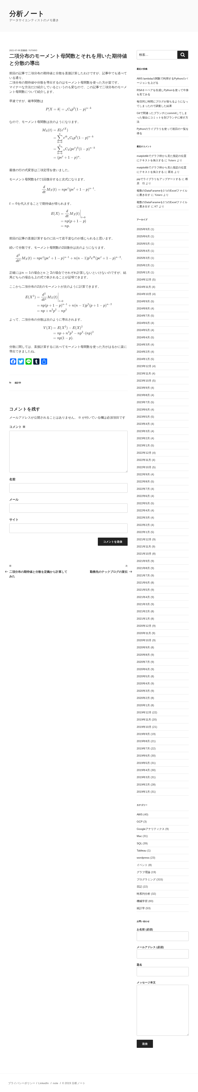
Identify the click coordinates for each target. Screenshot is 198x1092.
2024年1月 (143, 359)
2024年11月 (144, 286)
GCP (140, 821)
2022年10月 (144, 467)
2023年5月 (143, 416)
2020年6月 (143, 669)
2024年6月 (143, 322)
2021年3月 (143, 604)
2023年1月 (143, 445)
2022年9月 (143, 474)
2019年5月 (143, 762)
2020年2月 (143, 697)
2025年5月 (143, 243)
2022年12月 (144, 452)
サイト (14, 519)
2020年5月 (143, 676)
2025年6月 (143, 236)
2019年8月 (143, 741)
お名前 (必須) (145, 929)
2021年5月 (143, 589)
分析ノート (26, 14)
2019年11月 (144, 719)
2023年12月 (144, 366)
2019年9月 (143, 734)
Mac (139, 836)
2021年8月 (143, 568)
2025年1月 (143, 272)
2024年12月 (144, 279)
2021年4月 (143, 597)
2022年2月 (143, 524)
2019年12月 (144, 712)
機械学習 (142, 901)
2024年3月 (143, 344)
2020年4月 (143, 683)
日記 (139, 886)
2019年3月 (143, 777)
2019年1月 (143, 791)
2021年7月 (143, 575)
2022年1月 (143, 532)
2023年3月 (143, 431)
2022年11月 (144, 459)
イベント (142, 865)
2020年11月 (144, 633)
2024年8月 (143, 308)
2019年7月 (143, 748)
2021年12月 (144, 539)
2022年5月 (143, 503)
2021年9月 (143, 560)
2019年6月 (143, 755)
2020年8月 (143, 654)
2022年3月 (143, 517)
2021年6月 (143, 582)
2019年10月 (144, 726)
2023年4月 (143, 423)
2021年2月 (143, 611)
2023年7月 (143, 402)
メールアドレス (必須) (150, 947)
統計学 (18, 383)
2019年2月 (143, 784)
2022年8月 (143, 481)
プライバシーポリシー (21, 1083)
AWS (140, 814)
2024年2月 (143, 351)
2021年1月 (143, 618)
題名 (139, 964)
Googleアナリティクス (151, 828)
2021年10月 (144, 553)
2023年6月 (143, 409)
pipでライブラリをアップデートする (159, 179)
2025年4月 (143, 250)
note (55, 1083)
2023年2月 (143, 438)
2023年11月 (144, 373)
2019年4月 (143, 770)
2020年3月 (143, 690)
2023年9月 (143, 387)
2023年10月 (144, 380)
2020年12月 (144, 625)
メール (14, 499)
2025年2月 (143, 265)
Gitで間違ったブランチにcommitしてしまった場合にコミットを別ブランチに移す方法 (162, 117)
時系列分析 (143, 893)
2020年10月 (144, 640)
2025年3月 (143, 257)
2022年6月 (143, 495)
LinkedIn (43, 1083)
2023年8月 (143, 395)
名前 (12, 479)
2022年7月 (143, 488)
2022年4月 (143, 510)
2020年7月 (143, 661)
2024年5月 (143, 330)
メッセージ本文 (146, 982)
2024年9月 (143, 301)
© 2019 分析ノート (73, 1083)
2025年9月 (143, 229)
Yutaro (32, 50)
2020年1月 (143, 705)
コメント (17, 426)
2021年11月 (144, 546)
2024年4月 (143, 337)
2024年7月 (143, 315)
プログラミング (146, 879)
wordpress (143, 857)
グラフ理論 (143, 872)
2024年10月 (144, 294)
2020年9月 (143, 647)
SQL (139, 843)
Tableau (141, 850)
